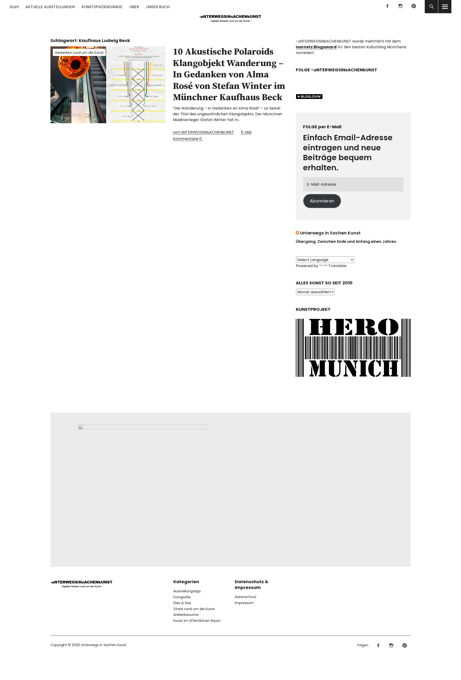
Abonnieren (322, 201)
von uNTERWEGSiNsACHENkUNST (203, 132)
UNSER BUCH (158, 7)
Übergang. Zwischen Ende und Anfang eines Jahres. (346, 241)
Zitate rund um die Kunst (194, 608)
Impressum (244, 602)
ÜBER (134, 7)
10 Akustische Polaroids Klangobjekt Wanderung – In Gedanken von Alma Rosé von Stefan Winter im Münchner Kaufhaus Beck (229, 74)
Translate (337, 266)
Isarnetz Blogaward (316, 47)
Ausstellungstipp (187, 591)
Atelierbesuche (186, 614)
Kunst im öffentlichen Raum (197, 620)
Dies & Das (182, 602)
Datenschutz (245, 596)
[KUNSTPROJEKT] (353, 378)
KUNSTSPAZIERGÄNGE (102, 7)
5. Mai (246, 132)
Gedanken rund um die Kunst (79, 52)
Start (14, 7)
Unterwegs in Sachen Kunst (330, 233)
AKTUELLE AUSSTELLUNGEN (50, 7)
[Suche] (431, 6)
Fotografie (182, 597)
